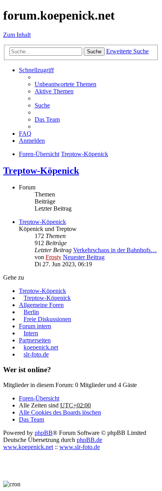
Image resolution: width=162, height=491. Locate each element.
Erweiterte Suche (127, 51)
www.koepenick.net (28, 447)
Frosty (53, 257)
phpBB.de (89, 439)
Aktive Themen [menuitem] (54, 91)
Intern (31, 333)
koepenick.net (41, 347)
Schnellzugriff (36, 70)
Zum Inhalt (17, 34)
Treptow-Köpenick (41, 170)
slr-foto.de (36, 354)
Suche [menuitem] (42, 105)
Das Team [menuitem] (47, 119)
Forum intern (35, 326)
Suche (94, 52)
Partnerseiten (35, 340)
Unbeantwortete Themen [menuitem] (65, 84)
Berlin (31, 312)
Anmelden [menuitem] (32, 140)
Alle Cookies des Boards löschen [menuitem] (60, 412)
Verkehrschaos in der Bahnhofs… (115, 250)
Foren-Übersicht (39, 398)
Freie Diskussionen (47, 319)
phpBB (44, 432)
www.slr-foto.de (79, 447)
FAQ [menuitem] (25, 133)
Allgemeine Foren (41, 305)
